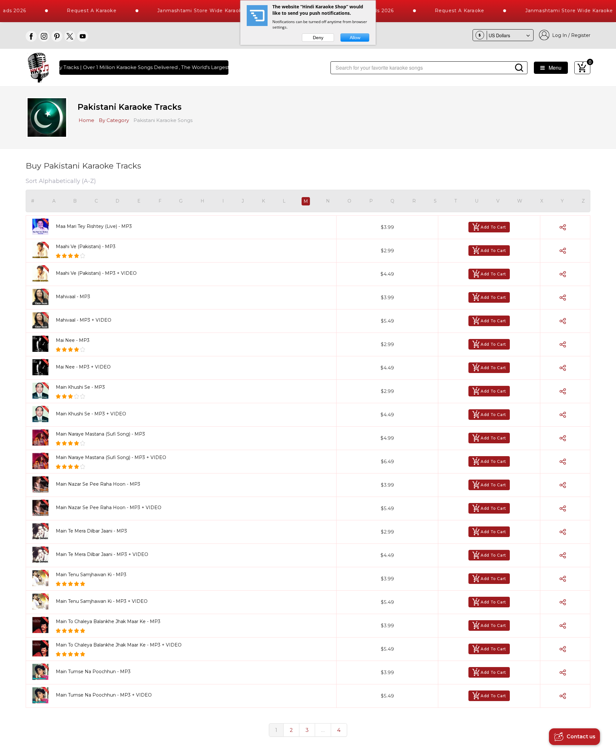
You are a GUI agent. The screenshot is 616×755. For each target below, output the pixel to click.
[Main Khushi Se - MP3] (42, 390)
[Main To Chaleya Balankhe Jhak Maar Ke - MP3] (42, 625)
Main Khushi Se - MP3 (80, 387)
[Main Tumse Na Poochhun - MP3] (42, 672)
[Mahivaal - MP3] (42, 297)
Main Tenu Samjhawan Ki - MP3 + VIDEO (102, 601)
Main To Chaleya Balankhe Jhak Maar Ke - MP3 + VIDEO (119, 645)
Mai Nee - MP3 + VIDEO (83, 367)
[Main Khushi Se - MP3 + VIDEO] (42, 414)
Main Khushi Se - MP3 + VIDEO (91, 414)
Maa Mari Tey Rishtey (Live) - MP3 (94, 226)
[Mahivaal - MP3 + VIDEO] (42, 320)
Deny (318, 37)
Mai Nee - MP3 (73, 340)
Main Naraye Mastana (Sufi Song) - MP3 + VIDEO (111, 457)
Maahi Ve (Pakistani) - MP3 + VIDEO (96, 273)
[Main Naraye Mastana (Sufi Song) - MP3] (42, 437)
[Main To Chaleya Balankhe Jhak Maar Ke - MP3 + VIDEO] (42, 648)
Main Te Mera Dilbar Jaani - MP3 (91, 531)
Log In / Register (570, 35)
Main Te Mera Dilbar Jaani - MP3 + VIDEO (102, 554)
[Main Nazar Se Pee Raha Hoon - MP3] (42, 484)
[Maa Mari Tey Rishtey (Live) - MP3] (42, 226)
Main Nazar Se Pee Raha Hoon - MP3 (98, 484)
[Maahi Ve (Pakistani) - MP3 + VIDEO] (42, 273)
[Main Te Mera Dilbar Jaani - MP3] (42, 531)
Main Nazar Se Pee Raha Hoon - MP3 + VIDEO (108, 507)
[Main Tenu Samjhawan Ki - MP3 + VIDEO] (42, 601)
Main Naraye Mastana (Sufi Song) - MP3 (100, 434)
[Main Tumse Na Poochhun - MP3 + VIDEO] (42, 695)
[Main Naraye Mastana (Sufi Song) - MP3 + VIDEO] (42, 461)
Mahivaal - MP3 (73, 296)
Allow (355, 37)
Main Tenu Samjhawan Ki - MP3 (91, 574)
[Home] (38, 67)
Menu (553, 67)
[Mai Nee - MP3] (42, 343)
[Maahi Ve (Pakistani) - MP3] (42, 250)
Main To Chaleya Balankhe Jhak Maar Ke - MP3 (108, 621)
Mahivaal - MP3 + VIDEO (83, 320)
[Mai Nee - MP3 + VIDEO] (42, 367)
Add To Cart (493, 227)
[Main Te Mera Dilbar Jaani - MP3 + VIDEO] (42, 554)
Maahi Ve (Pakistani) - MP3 (86, 246)
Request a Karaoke (75, 10)
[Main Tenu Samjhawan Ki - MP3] (42, 578)
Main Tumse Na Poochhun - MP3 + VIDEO (104, 695)
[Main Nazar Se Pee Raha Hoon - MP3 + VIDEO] (42, 507)
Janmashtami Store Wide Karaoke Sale (191, 10)
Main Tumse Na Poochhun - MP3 (93, 671)
